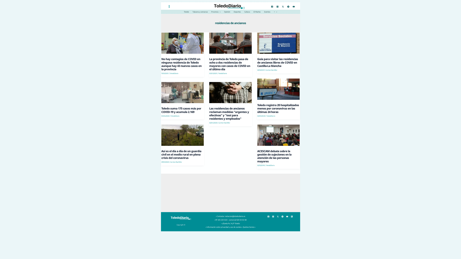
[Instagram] (277, 6)
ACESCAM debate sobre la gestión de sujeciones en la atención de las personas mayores (274, 156)
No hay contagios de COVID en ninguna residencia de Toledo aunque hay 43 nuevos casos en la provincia (181, 64)
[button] (219, 12)
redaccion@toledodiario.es (235, 216)
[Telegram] (288, 6)
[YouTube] (293, 6)
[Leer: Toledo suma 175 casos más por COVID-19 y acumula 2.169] (182, 92)
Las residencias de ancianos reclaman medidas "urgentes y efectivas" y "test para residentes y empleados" (229, 113)
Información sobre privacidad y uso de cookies (223, 227)
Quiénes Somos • (249, 227)
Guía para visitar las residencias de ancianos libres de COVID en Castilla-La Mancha (277, 62)
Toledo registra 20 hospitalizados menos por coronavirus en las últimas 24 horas (278, 108)
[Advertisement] (230, 193)
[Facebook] (272, 6)
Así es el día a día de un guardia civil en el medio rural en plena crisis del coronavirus (181, 154)
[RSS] (292, 217)
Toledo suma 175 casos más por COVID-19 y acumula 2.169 (181, 110)
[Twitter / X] (283, 6)
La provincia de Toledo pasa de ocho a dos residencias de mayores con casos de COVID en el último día (229, 64)
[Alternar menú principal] (169, 6)
